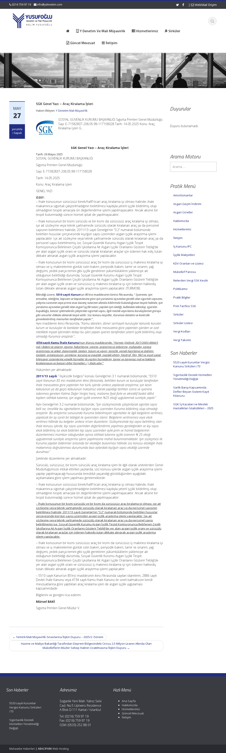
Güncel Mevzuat (133, 713)
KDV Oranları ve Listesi (188, 263)
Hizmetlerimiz (182, 229)
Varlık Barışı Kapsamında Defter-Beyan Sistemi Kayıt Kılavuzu (191, 391)
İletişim (178, 238)
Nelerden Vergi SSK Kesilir (190, 280)
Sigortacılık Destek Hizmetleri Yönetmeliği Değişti (192, 377)
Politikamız (180, 289)
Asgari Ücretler (183, 212)
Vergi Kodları (181, 331)
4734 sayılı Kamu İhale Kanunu (57, 343)
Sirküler (178, 314)
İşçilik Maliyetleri (184, 255)
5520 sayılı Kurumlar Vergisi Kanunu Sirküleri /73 (191, 364)
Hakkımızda (181, 221)
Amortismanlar (183, 195)
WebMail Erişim (205, 5)
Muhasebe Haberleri (22, 749)
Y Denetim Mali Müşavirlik (71, 111)
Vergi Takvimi (182, 340)
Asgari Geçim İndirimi (187, 204)
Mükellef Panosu (184, 272)
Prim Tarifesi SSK (184, 306)
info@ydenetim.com (49, 4)
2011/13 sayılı (46, 376)
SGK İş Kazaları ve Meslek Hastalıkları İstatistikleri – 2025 (193, 406)
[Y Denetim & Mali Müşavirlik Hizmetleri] (33, 20)
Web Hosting (61, 749)
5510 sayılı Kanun (68, 295)
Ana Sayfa (129, 701)
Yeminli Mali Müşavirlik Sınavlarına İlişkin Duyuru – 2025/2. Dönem (58, 637)
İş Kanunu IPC (182, 246)
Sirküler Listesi (183, 323)
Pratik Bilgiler (181, 297)
